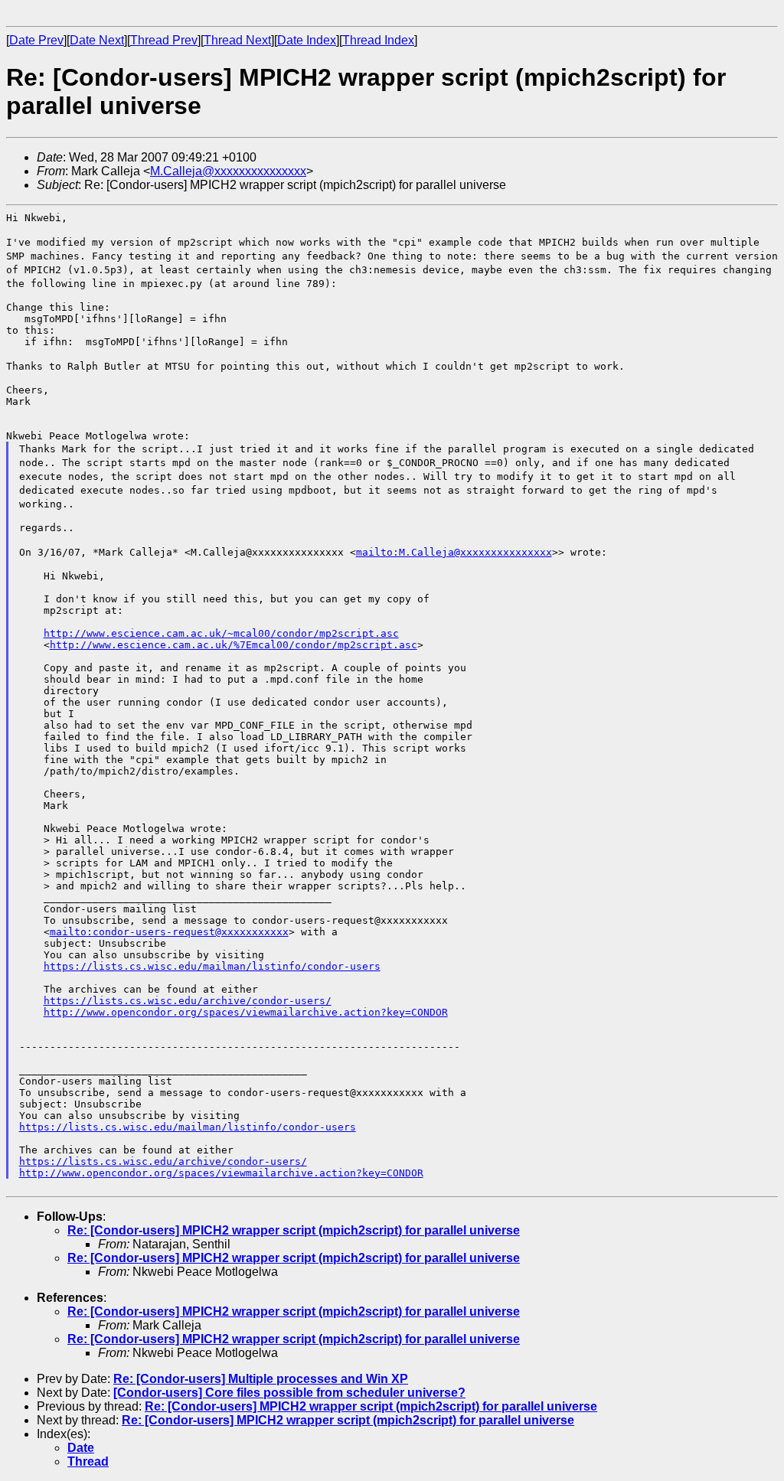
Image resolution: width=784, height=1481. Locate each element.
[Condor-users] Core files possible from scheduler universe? (289, 1392)
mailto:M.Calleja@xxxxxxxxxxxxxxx (454, 552)
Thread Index (378, 40)
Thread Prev (164, 40)
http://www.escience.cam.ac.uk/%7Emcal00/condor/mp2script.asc (233, 645)
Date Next (97, 40)
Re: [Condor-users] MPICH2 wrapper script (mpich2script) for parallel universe (293, 1230)
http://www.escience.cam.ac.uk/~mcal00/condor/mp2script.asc (221, 633)
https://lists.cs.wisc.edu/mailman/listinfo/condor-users (212, 966)
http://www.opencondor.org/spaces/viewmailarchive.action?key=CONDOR (246, 1012)
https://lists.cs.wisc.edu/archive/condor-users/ (188, 1000)
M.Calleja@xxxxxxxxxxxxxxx (228, 171)
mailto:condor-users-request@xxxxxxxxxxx (169, 932)
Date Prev (36, 40)
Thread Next (237, 40)
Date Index (306, 40)
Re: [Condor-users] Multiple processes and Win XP (260, 1378)
